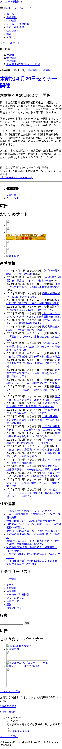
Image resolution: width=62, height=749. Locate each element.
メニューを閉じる (10, 43)
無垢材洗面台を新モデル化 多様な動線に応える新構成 (33, 336)
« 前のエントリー (16, 195)
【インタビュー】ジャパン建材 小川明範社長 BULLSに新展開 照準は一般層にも (33, 492)
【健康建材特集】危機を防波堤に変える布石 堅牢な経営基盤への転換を (33, 419)
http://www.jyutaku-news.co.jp (16, 177)
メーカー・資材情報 (17, 24)
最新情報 (11, 17)
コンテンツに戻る (10, 691)
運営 (8, 34)
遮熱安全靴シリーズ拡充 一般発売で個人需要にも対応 (33, 389)
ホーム (10, 14)
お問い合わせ (14, 37)
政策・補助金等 (15, 27)
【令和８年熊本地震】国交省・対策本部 (29, 511)
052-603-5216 (8, 706)
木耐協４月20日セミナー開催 (23, 64)
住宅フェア (12, 30)
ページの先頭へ (9, 736)
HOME (10, 54)
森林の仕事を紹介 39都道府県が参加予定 (30, 520)
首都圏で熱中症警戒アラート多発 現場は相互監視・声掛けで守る (33, 373)
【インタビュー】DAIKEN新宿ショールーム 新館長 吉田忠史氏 (33, 483)
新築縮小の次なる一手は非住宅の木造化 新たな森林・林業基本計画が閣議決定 (33, 346)
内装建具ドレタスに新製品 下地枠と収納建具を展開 (33, 363)
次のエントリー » (16, 198)
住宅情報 (11, 20)
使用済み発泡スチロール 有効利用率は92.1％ (33, 530)
